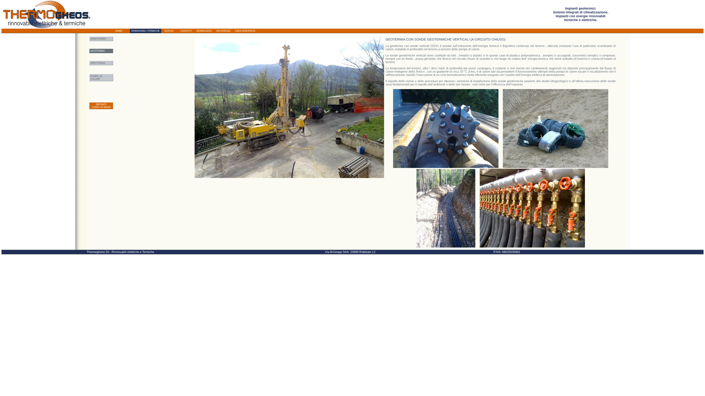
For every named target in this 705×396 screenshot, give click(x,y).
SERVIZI (169, 31)
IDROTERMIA (97, 63)
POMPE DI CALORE (96, 77)
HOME (119, 31)
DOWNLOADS (204, 31)
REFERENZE (223, 31)
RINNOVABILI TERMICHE (145, 31)
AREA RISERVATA (245, 31)
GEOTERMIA (97, 51)
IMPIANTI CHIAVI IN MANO (101, 106)
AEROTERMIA (98, 38)
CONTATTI (186, 31)
